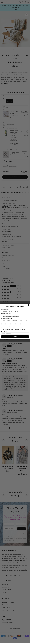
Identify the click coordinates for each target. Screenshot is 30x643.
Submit (15, 336)
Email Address (4, 331)
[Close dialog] (29, 305)
